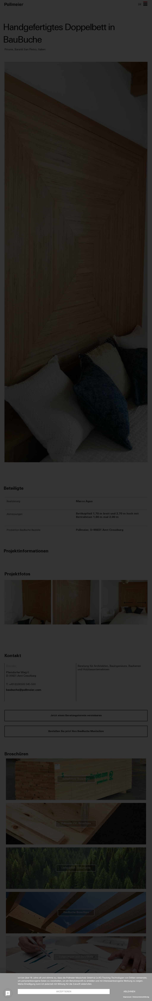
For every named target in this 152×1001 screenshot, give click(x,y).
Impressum (127, 997)
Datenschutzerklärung (141, 997)
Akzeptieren (63, 991)
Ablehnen (129, 991)
